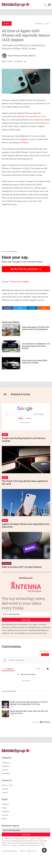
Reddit (44, 308)
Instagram (5, 811)
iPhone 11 (45, 122)
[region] (26, 685)
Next (47, 23)
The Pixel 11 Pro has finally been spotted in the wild (25, 482)
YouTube (5, 815)
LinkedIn (32, 308)
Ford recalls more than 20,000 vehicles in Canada (34, 361)
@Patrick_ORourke (28, 56)
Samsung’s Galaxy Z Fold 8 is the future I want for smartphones (35, 328)
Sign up (46, 651)
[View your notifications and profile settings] (47, 668)
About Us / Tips (7, 785)
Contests (5, 770)
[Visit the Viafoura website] (45, 722)
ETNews (24, 142)
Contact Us (6, 762)
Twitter (20, 308)
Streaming (6, 563)
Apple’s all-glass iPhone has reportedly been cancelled (25, 525)
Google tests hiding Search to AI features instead (23, 439)
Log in (41, 651)
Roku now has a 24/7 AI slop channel (22, 566)
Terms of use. (31, 851)
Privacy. (23, 851)
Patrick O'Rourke (14, 56)
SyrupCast (5, 766)
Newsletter (6, 773)
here (42, 300)
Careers (5, 792)
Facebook (8, 308)
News (6, 23)
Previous (39, 23)
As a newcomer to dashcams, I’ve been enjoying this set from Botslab (36, 346)
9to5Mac (25, 281)
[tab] (8, 669)
